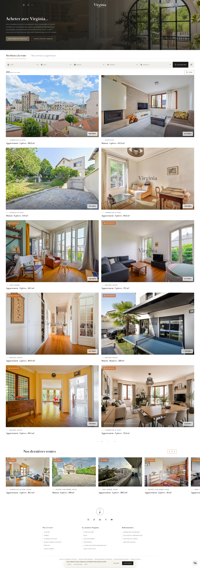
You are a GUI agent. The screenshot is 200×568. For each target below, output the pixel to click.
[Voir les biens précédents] (170, 451)
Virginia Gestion (136, 559)
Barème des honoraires (131, 532)
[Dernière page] (114, 441)
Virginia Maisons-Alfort (121, 559)
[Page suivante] (108, 441)
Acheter (47, 532)
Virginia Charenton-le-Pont (67, 559)
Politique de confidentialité (133, 535)
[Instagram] (88, 519)
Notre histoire (89, 532)
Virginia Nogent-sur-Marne (103, 559)
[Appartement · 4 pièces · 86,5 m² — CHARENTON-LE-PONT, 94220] (28, 472)
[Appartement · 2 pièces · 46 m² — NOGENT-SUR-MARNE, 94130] (166, 472)
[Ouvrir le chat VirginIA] (195, 563)
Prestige (47, 545)
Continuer (128, 563)
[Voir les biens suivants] (174, 451)
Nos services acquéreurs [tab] (43, 55)
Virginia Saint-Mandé (85, 559)
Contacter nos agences (43, 39)
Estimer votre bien (164, 5)
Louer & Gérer (49, 549)
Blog (85, 535)
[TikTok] (94, 519)
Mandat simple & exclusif (52, 542)
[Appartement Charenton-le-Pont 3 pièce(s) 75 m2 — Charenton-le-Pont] (147, 396)
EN (33, 5)
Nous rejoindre (89, 539)
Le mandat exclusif (50, 539)
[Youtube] (111, 519)
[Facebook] (106, 519)
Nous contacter (90, 549)
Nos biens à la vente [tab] (16, 55)
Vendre (46, 535)
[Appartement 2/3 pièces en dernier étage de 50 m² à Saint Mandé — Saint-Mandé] (52, 251)
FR (28, 5)
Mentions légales (129, 542)
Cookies (69, 564)
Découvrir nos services (17, 39)
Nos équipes (88, 542)
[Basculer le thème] (176, 5)
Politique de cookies (130, 539)
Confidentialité (77, 564)
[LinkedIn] (100, 519)
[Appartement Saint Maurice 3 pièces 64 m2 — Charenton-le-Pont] (147, 179)
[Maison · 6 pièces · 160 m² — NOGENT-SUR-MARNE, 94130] (74, 472)
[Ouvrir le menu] (24, 5)
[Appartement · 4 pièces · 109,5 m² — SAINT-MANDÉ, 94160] (120, 472)
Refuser (116, 563)
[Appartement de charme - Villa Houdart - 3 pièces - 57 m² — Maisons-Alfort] (147, 251)
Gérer (85, 564)
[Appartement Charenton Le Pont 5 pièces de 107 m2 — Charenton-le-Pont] (52, 106)
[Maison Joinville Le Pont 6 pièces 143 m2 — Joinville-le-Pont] (52, 179)
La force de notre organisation (95, 545)
